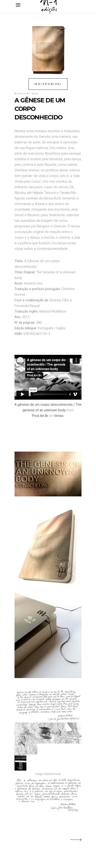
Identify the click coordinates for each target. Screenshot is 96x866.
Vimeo (58, 416)
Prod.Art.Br (40, 416)
